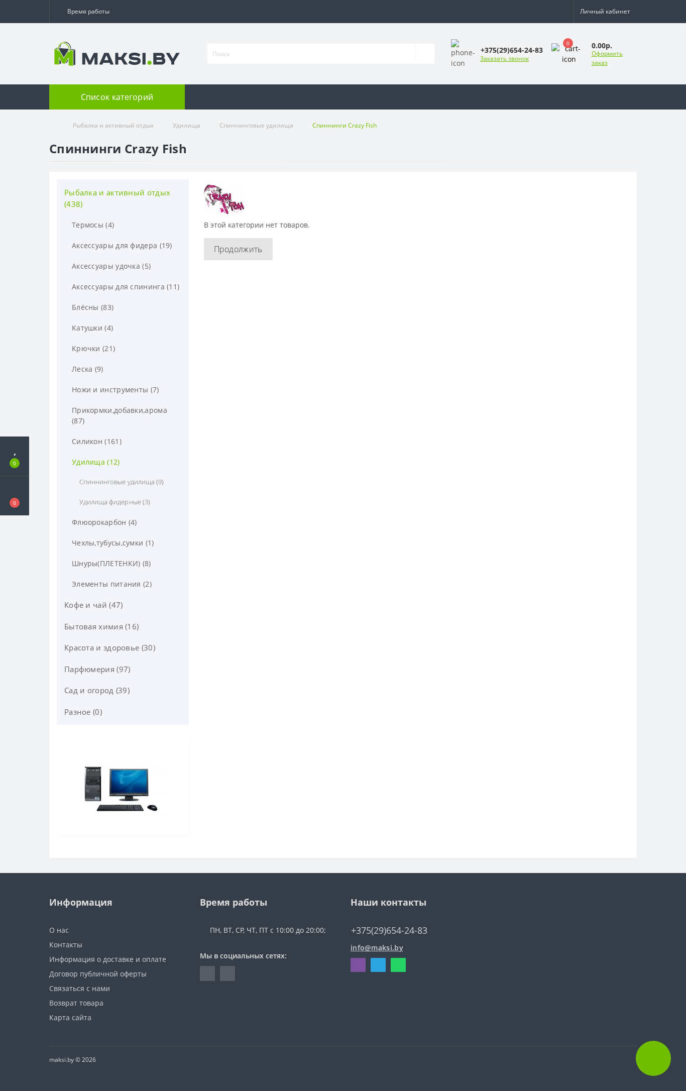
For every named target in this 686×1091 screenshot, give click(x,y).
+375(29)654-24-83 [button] (389, 930)
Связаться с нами (79, 988)
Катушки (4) (92, 328)
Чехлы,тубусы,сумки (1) (113, 543)
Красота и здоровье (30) (109, 647)
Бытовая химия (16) (101, 626)
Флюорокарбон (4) (104, 522)
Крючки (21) (93, 348)
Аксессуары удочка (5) (111, 266)
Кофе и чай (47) (93, 605)
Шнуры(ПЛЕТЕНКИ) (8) (111, 563)
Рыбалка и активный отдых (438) (117, 198)
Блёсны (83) (92, 307)
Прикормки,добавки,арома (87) (119, 415)
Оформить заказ (607, 58)
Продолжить (238, 249)
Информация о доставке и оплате (107, 959)
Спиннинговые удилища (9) (121, 481)
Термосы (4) (93, 225)
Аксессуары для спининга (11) (125, 286)
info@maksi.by (377, 947)
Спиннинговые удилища (256, 125)
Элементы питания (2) (112, 584)
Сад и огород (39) (97, 690)
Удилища (186, 125)
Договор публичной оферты (98, 973)
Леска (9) (87, 369)
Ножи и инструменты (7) (115, 389)
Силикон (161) (97, 441)
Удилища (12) (96, 462)
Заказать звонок (504, 58)
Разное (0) (83, 712)
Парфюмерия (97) (97, 669)
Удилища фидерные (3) (114, 501)
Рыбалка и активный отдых (113, 125)
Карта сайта (70, 1017)
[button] (86, 11)
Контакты (65, 944)
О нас (59, 930)
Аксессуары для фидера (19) (122, 245)
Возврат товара (76, 1003)
